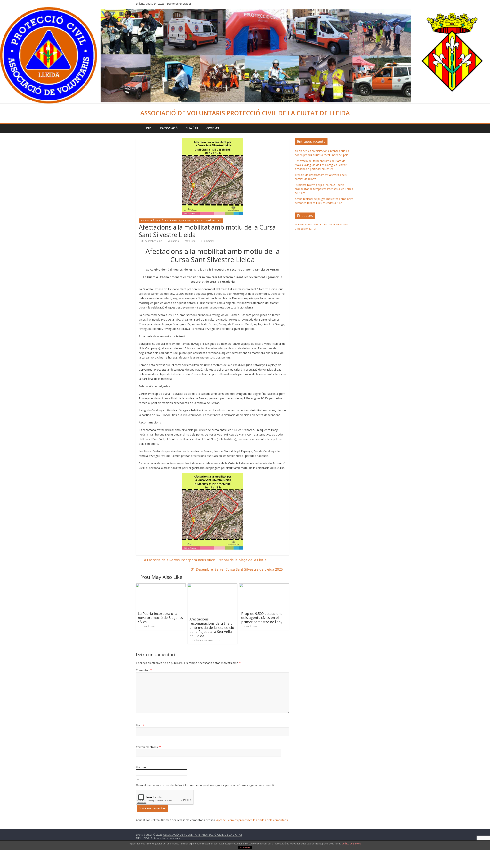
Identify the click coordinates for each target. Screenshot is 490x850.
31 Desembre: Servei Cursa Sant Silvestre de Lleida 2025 (239, 569)
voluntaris (173, 241)
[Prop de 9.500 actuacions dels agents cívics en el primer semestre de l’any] (264, 586)
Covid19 (317, 224)
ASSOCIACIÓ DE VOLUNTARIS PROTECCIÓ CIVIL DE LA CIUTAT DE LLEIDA (245, 113)
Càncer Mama (335, 224)
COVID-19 (212, 128)
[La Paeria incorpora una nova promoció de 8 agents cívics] (161, 586)
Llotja (297, 228)
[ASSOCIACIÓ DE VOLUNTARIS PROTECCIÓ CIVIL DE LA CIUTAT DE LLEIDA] (245, 9)
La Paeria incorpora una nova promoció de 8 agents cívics (160, 617)
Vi (315, 228)
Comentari (144, 670)
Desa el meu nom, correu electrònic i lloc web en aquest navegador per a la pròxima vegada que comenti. (205, 785)
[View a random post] (350, 128)
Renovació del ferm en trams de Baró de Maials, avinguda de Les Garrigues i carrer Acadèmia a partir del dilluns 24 (320, 165)
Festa (345, 224)
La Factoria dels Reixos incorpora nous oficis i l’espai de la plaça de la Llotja (202, 560)
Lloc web (142, 767)
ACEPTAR (245, 847)
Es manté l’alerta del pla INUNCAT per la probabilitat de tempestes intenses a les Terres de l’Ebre (324, 189)
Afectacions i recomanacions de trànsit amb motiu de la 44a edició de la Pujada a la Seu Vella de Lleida (211, 627)
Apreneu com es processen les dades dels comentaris (252, 820)
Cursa (324, 224)
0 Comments (207, 241)
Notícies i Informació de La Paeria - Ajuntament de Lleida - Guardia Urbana (181, 220)
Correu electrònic (148, 747)
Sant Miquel (307, 228)
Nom (140, 725)
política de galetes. (351, 843)
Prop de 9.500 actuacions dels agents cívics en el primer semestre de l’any (261, 617)
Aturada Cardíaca (303, 224)
